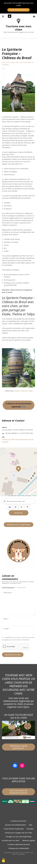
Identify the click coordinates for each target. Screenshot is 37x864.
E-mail (5, 629)
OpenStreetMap (21, 495)
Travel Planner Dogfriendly (13, 829)
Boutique (30, 829)
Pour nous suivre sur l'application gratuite (18, 791)
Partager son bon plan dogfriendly (18, 837)
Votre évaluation (8, 588)
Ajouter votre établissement (15, 825)
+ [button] (2, 450)
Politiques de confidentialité (18, 848)
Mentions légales (28, 840)
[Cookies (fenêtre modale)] (3, 860)
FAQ (30, 825)
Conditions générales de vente (18, 844)
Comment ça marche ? (18, 821)
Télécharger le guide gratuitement (18, 747)
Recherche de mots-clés (5, 501)
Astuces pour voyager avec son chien (18, 833)
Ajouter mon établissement (18, 10)
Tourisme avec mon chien (18, 27)
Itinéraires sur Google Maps (18, 524)
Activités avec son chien (10, 840)
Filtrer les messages (27, 507)
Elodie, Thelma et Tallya (24, 391)
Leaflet (9, 495)
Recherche (18, 513)
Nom (5, 619)
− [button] (2, 453)
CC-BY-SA (34, 495)
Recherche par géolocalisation (21, 507)
